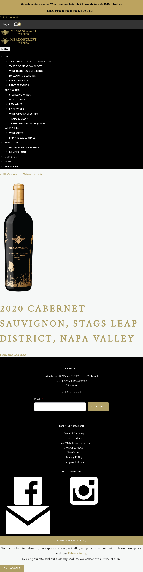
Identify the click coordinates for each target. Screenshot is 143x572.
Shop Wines (12, 90)
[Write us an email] (28, 533)
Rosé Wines (16, 109)
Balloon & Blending (22, 75)
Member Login (18, 152)
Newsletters (74, 453)
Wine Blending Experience (26, 70)
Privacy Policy (74, 457)
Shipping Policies (74, 462)
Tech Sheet (19, 355)
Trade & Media (18, 118)
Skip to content (9, 17)
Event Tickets (18, 80)
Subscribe (11, 166)
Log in (6, 24)
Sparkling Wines (20, 94)
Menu (5, 48)
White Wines (17, 99)
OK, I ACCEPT (12, 568)
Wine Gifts (12, 128)
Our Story (12, 157)
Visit (8, 56)
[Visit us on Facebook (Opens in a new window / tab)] (28, 504)
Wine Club (11, 142)
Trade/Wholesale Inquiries (27, 123)
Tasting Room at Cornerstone (30, 61)
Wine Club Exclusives (23, 113)
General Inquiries (74, 433)
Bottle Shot (6, 355)
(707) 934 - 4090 (80, 376)
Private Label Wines (22, 137)
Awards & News (73, 448)
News (8, 161)
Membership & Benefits (24, 147)
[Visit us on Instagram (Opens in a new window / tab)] (84, 504)
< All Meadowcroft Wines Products (21, 174)
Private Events (19, 85)
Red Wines (15, 104)
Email (94, 376)
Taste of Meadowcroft (25, 66)
